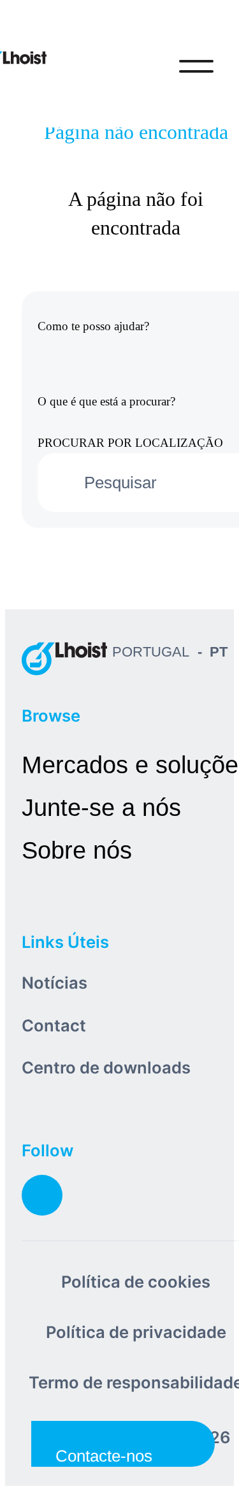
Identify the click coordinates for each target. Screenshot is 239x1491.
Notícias (54, 983)
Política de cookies (135, 1281)
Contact (54, 1025)
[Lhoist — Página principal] (64, 658)
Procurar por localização (130, 442)
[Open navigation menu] (196, 66)
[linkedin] (42, 1195)
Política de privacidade (136, 1332)
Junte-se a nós (101, 807)
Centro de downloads (106, 1067)
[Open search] (143, 66)
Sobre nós (77, 850)
